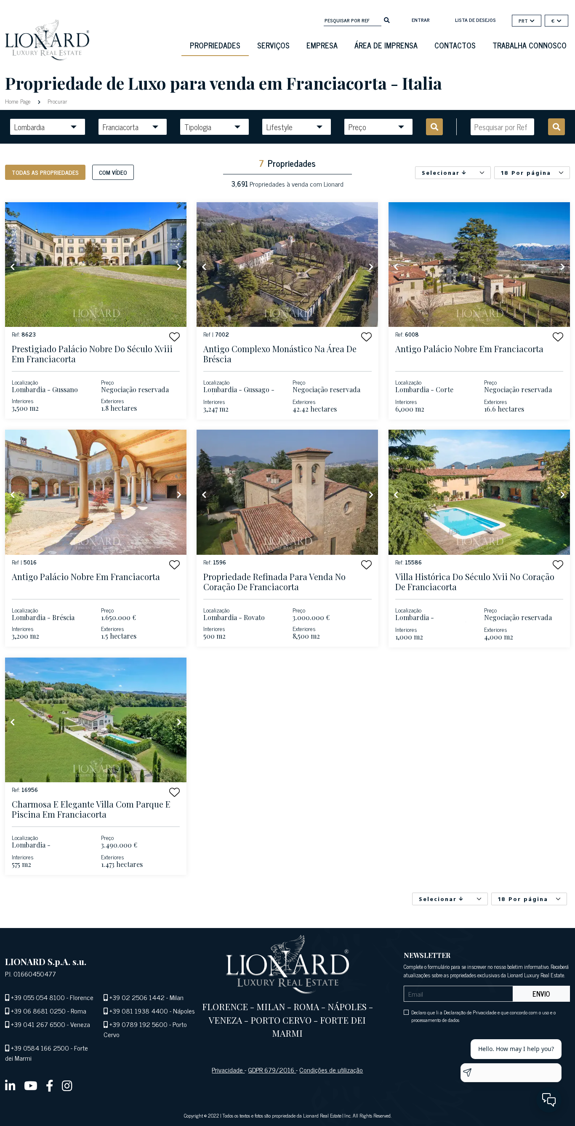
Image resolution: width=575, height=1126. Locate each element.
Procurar (56, 101)
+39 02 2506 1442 (137, 997)
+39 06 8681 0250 (38, 1010)
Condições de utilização (331, 1069)
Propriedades (215, 45)
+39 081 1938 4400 (139, 1010)
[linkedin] (10, 1085)
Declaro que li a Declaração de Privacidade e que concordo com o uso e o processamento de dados (483, 1016)
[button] (174, 337)
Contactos (455, 45)
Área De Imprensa (386, 45)
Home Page (18, 101)
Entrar (421, 20)
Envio (541, 993)
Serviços (273, 45)
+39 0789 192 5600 (138, 1024)
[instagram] (67, 1085)
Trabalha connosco (529, 45)
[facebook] (49, 1085)
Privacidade (228, 1069)
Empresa (322, 45)
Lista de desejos (475, 20)
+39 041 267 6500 (38, 1024)
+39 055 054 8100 (38, 997)
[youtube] (30, 1085)
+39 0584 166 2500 (40, 1047)
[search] (386, 19)
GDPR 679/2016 (272, 1069)
